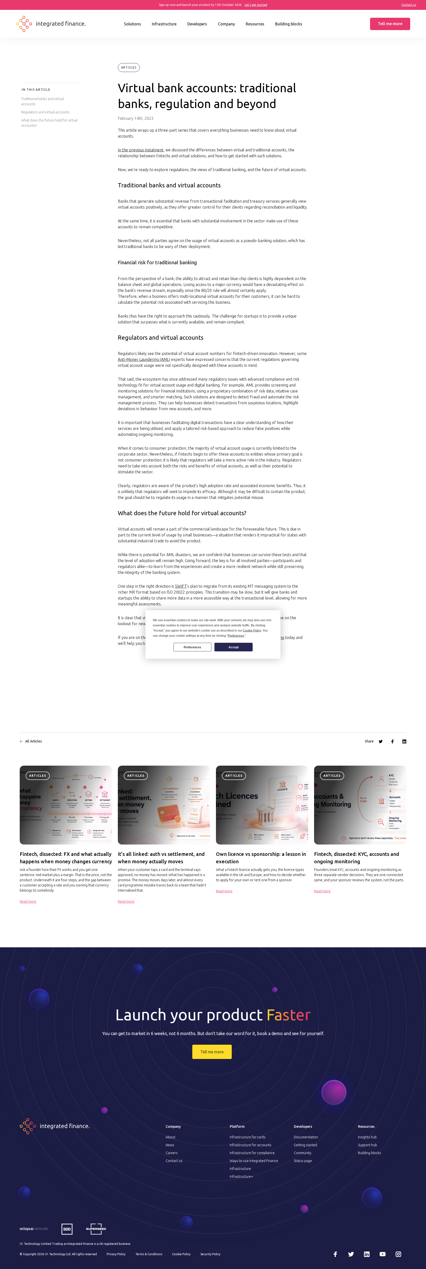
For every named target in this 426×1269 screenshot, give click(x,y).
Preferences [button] (236, 635)
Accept (234, 647)
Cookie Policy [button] (252, 630)
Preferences (192, 647)
